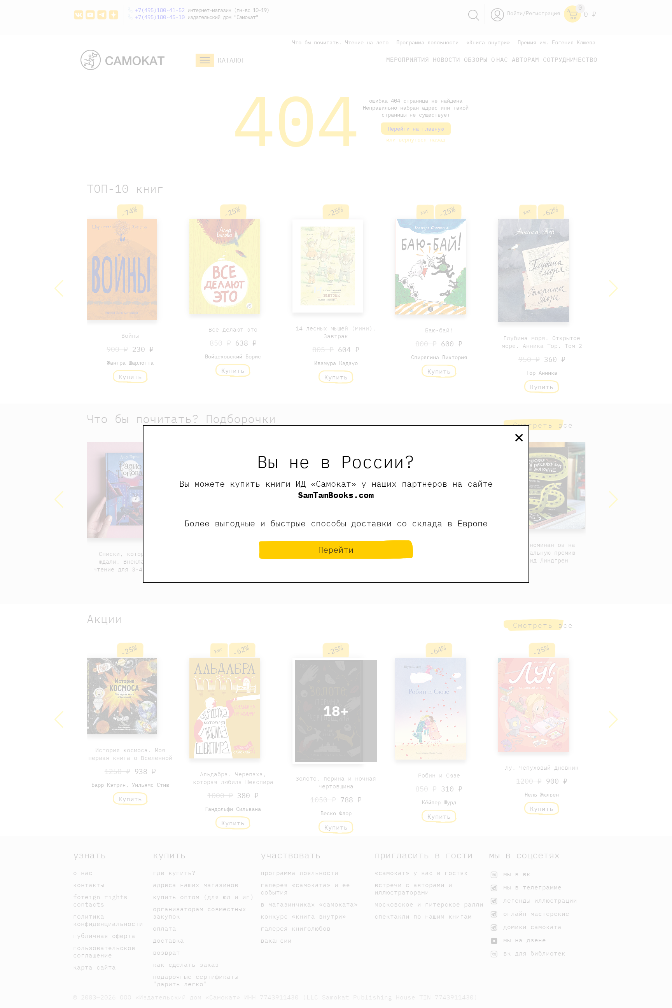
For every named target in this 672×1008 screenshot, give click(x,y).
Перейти (336, 549)
